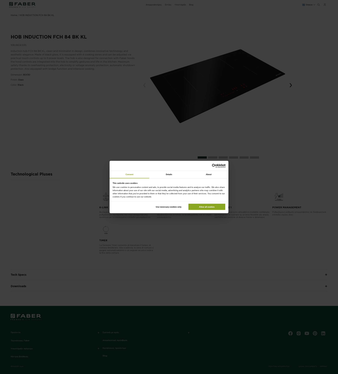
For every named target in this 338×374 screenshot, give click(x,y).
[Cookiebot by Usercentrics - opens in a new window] (214, 166)
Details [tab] (169, 174)
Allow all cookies (207, 207)
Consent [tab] (129, 174)
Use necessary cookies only (168, 207)
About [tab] (209, 174)
